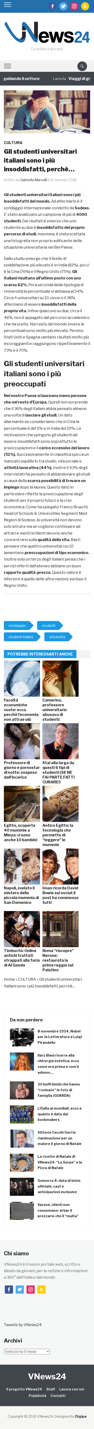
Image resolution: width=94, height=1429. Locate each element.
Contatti (58, 1396)
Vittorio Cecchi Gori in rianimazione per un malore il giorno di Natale (59, 1138)
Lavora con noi (71, 1389)
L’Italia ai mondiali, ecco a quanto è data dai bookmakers (59, 1114)
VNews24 (47, 1376)
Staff (50, 1389)
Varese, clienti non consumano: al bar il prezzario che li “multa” (58, 1210)
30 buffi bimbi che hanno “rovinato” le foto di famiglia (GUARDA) (59, 1090)
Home (9, 979)
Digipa (81, 1416)
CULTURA (13, 142)
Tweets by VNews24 (23, 1325)
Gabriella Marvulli (33, 180)
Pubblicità (37, 1396)
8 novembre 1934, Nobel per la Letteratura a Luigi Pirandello (60, 1037)
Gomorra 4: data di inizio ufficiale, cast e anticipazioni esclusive (59, 1186)
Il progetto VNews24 (24, 1389)
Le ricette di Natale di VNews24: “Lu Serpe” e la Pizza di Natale (60, 1162)
